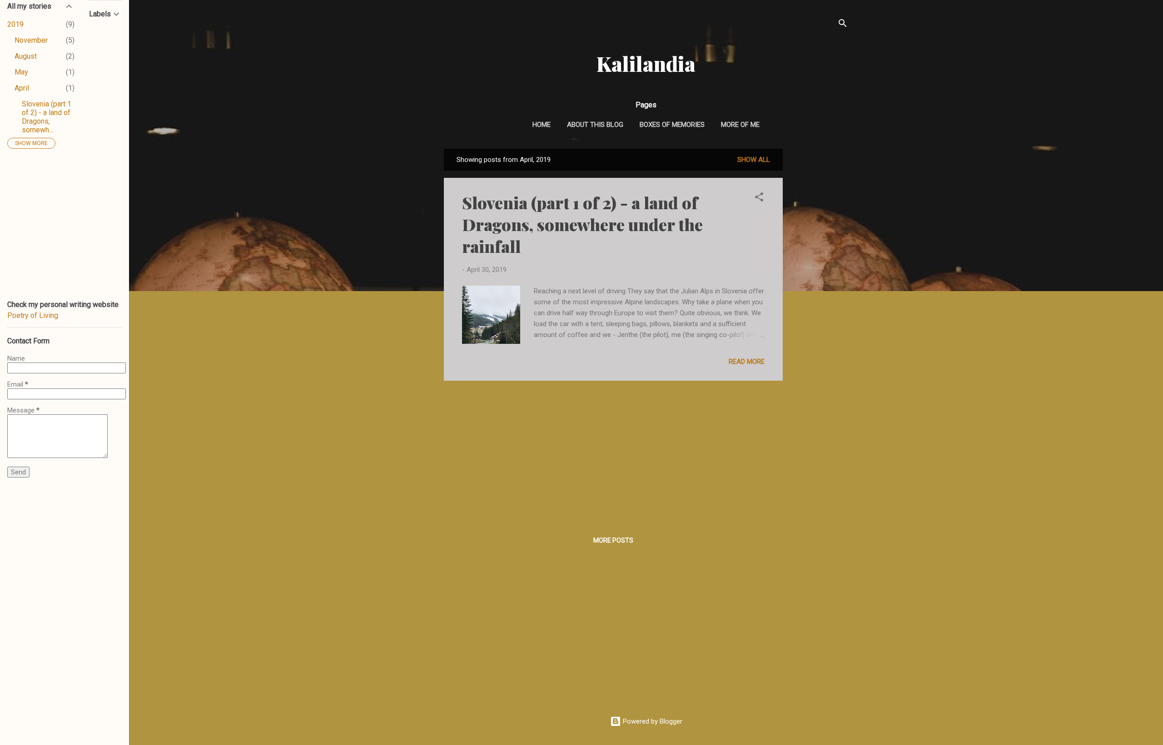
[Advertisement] (819, 285)
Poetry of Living (32, 315)
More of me (740, 125)
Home (541, 125)
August (26, 56)
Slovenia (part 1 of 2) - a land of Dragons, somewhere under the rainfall (582, 224)
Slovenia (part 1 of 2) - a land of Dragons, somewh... (46, 117)
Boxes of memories (672, 125)
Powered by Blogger (651, 721)
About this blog (595, 125)
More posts (613, 540)
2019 (15, 24)
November (31, 40)
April (22, 88)
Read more (747, 361)
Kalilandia (646, 63)
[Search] (842, 25)
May (21, 72)
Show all (753, 160)
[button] (759, 198)
